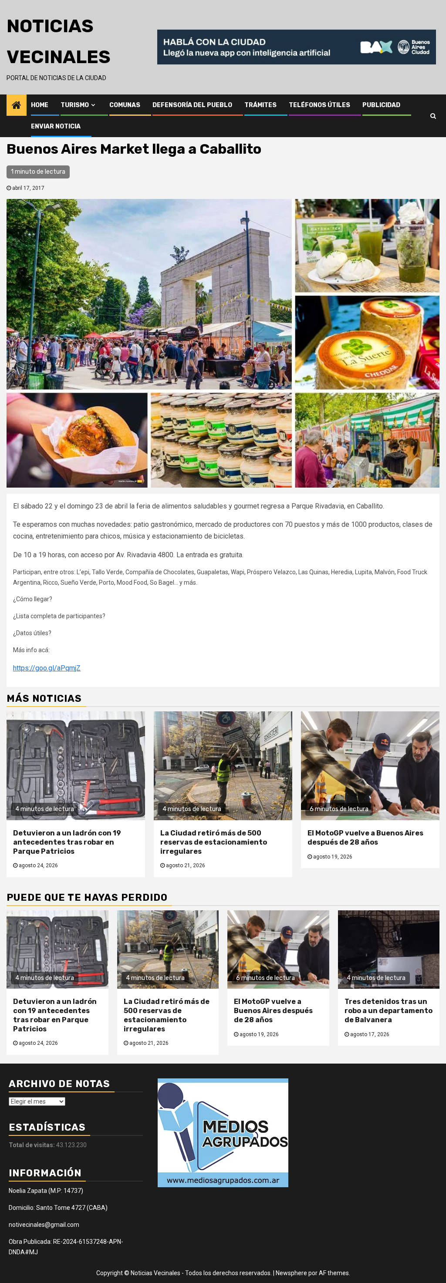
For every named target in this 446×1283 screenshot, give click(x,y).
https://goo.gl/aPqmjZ (47, 668)
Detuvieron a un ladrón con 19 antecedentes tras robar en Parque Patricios (67, 842)
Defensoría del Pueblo (192, 105)
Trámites (260, 105)
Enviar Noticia (56, 126)
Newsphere (291, 1273)
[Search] (433, 116)
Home (39, 105)
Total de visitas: (32, 1145)
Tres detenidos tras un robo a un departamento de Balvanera (388, 1010)
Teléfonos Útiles (319, 105)
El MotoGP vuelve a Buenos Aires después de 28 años (365, 837)
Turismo (75, 105)
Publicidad (381, 105)
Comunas (124, 105)
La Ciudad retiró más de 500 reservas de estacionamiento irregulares (213, 842)
